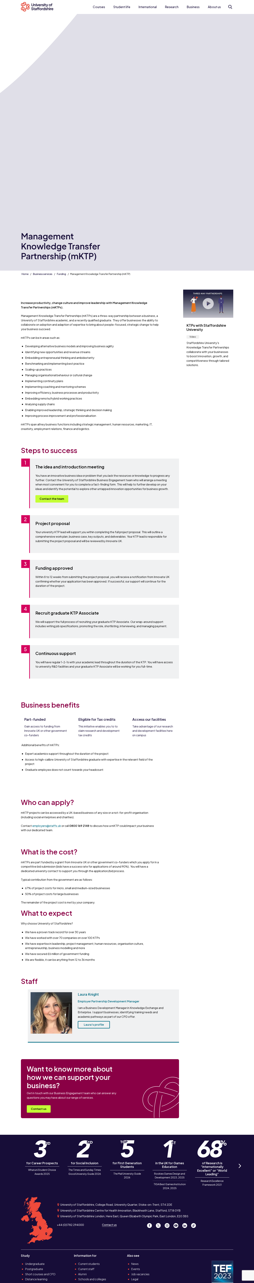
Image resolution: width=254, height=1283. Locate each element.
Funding (61, 273)
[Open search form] (230, 7)
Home (25, 273)
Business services (42, 273)
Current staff (86, 1269)
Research (171, 7)
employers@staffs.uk (46, 826)
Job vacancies (140, 1274)
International (148, 7)
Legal (134, 1279)
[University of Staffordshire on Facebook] (150, 1225)
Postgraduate (34, 1269)
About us (214, 7)
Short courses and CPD (40, 1274)
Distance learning (36, 1279)
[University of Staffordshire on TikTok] (194, 1225)
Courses (99, 7)
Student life (121, 7)
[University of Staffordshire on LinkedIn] (186, 1225)
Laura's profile (94, 1024)
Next (240, 1169)
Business (193, 7)
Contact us (38, 1109)
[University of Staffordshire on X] (159, 1225)
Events (135, 1269)
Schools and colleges (92, 1279)
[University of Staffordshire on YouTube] (177, 1225)
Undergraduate (35, 1264)
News (135, 1264)
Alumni (82, 1274)
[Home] (39, 7)
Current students (89, 1264)
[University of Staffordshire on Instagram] (168, 1225)
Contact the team (52, 498)
